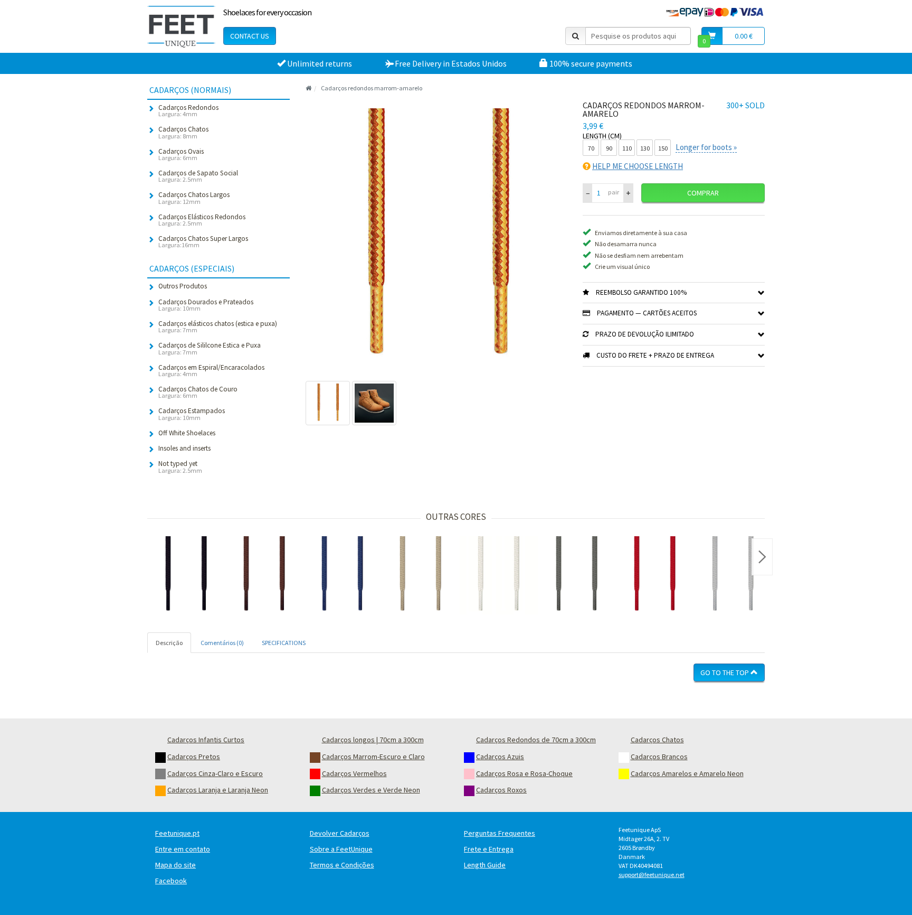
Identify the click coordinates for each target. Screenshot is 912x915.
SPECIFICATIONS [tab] (284, 643)
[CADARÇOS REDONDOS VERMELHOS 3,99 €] (655, 575)
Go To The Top (725, 672)
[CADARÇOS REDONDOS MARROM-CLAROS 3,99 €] (421, 575)
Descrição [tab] (169, 643)
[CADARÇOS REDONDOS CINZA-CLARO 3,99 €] (733, 575)
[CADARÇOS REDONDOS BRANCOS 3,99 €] (499, 575)
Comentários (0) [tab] (222, 643)
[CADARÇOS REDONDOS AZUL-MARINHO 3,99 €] (342, 575)
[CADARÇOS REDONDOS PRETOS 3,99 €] (186, 575)
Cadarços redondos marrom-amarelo (371, 88)
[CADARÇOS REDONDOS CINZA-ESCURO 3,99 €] (577, 575)
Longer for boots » (706, 147)
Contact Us (249, 36)
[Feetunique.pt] (181, 26)
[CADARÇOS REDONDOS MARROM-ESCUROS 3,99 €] (264, 575)
